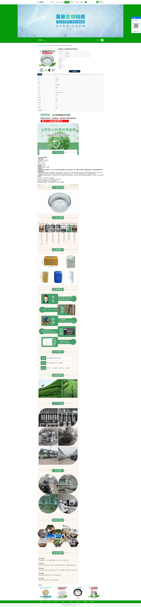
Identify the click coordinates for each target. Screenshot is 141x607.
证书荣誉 (72, 2)
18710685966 (101, 2)
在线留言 (82, 2)
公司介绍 (57, 2)
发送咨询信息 (74, 71)
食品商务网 (74, 605)
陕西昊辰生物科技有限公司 (65, 604)
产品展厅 (67, 2)
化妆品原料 (53, 45)
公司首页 (52, 2)
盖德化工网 (69, 605)
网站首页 (44, 45)
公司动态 (62, 2)
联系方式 (77, 2)
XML (78, 604)
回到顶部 (92, 601)
